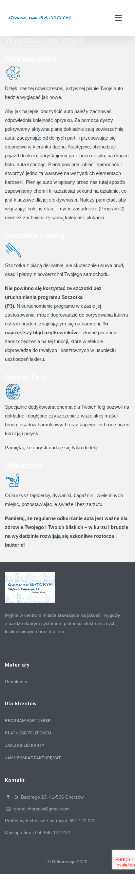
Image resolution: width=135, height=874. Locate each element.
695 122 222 (57, 832)
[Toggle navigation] (118, 18)
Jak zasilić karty (24, 745)
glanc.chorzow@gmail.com (42, 808)
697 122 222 (82, 820)
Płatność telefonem (28, 732)
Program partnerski (28, 720)
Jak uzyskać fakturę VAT (33, 757)
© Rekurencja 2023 (67, 861)
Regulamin (16, 681)
